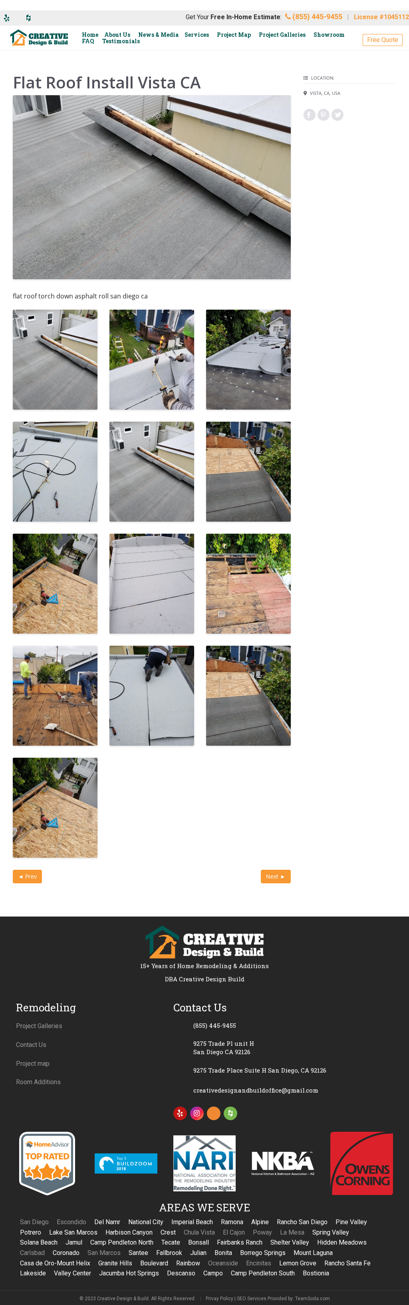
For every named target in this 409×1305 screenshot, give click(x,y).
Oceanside (223, 1263)
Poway (262, 1232)
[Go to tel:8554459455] (283, 1025)
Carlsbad (32, 1253)
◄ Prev (27, 876)
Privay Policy (219, 1298)
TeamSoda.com (312, 1298)
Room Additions (38, 1082)
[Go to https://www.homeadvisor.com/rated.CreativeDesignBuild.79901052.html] (213, 1115)
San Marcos (104, 1253)
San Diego (34, 1222)
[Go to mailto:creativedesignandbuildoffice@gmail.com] (283, 1090)
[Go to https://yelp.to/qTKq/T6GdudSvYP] (180, 1113)
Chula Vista (199, 1232)
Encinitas (258, 1263)
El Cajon (234, 1232)
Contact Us (31, 1045)
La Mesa (292, 1232)
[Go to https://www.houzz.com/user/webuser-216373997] (230, 1113)
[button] (383, 40)
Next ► (276, 876)
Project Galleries (39, 1026)
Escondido (71, 1222)
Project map (33, 1063)
